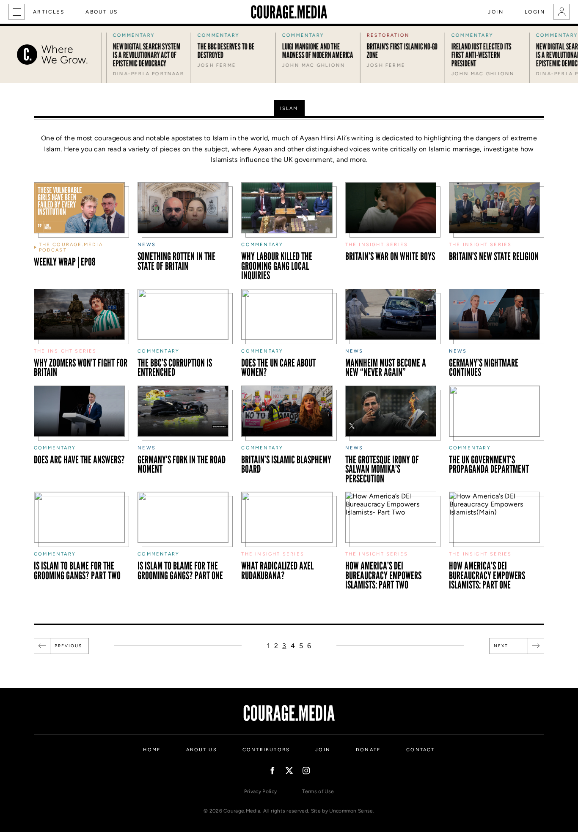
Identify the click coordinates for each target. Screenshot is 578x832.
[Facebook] (272, 770)
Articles (48, 12)
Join (496, 12)
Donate (368, 750)
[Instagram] (306, 770)
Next (501, 646)
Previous (68, 646)
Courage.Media (289, 12)
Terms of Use (318, 791)
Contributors (266, 750)
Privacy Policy (260, 791)
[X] (289, 770)
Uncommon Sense (351, 811)
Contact (420, 750)
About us (101, 12)
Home (152, 750)
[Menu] (16, 12)
